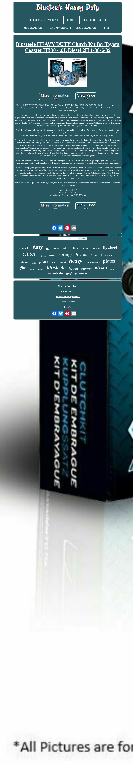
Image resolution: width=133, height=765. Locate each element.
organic (109, 255)
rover (31, 269)
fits (23, 268)
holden (96, 248)
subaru (40, 269)
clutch (30, 254)
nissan (101, 267)
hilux (48, 249)
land (54, 262)
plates (109, 261)
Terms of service (67, 302)
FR (69, 307)
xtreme (24, 262)
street (62, 262)
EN (65, 307)
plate (43, 261)
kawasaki (23, 248)
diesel (75, 248)
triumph (43, 256)
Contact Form (67, 291)
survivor (86, 268)
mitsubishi (55, 273)
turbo (112, 269)
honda (73, 268)
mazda (56, 248)
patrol (65, 248)
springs (66, 254)
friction (85, 248)
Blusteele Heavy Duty (68, 286)
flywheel (110, 248)
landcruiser (92, 262)
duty (38, 247)
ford (69, 273)
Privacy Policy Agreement (68, 296)
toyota (82, 254)
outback (52, 256)
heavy (75, 261)
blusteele (56, 267)
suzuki (96, 255)
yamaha (81, 273)
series (34, 263)
